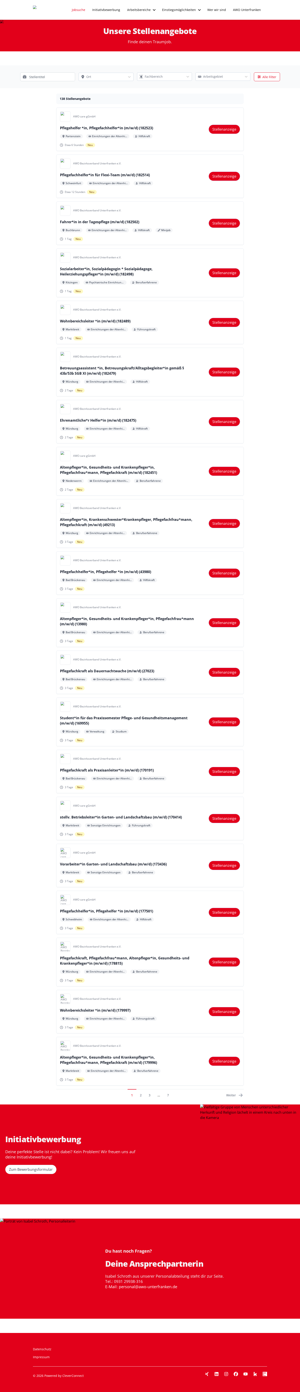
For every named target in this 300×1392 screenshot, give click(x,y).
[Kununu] (255, 1374)
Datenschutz (42, 1349)
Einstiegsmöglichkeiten (179, 10)
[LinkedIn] (216, 1374)
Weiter (231, 1095)
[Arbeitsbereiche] (154, 10)
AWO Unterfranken (247, 10)
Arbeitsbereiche (139, 10)
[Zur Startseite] (43, 9)
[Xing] (207, 1374)
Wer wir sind (216, 10)
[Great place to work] (265, 1374)
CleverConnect (73, 1376)
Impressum (41, 1357)
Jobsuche (78, 10)
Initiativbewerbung (106, 10)
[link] (224, 129)
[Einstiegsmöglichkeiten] (199, 10)
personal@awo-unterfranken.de (148, 1286)
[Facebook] (236, 1374)
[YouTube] (245, 1374)
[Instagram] (226, 1374)
